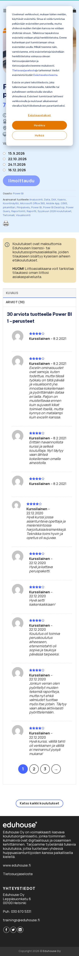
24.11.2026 (17, 164)
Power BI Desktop (54, 207)
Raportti (31, 211)
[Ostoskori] (74, 10)
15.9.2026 (16, 153)
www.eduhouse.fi (17, 865)
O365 (64, 203)
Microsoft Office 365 (32, 203)
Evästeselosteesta (45, 74)
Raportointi (18, 211)
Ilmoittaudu (21, 181)
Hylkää (39, 135)
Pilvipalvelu (23, 207)
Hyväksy (39, 125)
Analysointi (36, 199)
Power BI (18, 193)
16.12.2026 (17, 170)
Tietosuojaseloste (24, 70)
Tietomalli (9, 215)
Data (47, 199)
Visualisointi (23, 215)
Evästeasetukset (39, 115)
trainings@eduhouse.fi (21, 920)
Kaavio (62, 199)
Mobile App (52, 203)
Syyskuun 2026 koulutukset (54, 211)
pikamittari (9, 207)
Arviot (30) (15, 302)
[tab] (39, 292)
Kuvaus (12, 293)
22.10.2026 (17, 159)
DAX (53, 199)
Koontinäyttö (11, 203)
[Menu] (5, 10)
